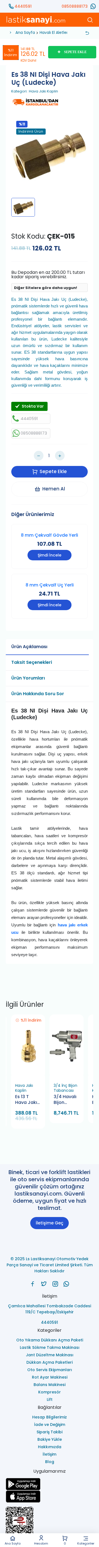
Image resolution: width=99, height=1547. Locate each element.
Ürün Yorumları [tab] (28, 678)
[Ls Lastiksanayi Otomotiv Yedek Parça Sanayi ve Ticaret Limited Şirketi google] (49, 1484)
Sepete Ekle (53, 471)
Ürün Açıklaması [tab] (29, 646)
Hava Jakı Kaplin (43, 91)
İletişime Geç (49, 1223)
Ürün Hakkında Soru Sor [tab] (37, 694)
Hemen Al (53, 488)
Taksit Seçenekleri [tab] (31, 662)
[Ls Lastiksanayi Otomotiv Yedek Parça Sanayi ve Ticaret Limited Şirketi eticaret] (49, 1523)
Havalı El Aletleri (54, 32)
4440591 (23, 6)
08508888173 (75, 6)
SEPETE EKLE (75, 52)
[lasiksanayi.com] (32, 1284)
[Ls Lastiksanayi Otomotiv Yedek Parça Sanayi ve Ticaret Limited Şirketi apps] (49, 1496)
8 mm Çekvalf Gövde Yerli (49, 535)
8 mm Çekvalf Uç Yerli (50, 585)
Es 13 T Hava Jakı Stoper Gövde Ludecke (26, 1100)
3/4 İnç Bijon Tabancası (65, 1088)
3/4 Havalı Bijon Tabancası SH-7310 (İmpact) (66, 1100)
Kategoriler (85, 1543)
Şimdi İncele (49, 555)
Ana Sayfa (13, 1543)
